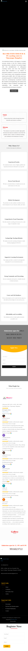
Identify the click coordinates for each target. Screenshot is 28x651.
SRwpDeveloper (14, 619)
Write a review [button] (5, 411)
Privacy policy (13, 621)
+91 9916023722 (4, 565)
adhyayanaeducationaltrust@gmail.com (9, 573)
